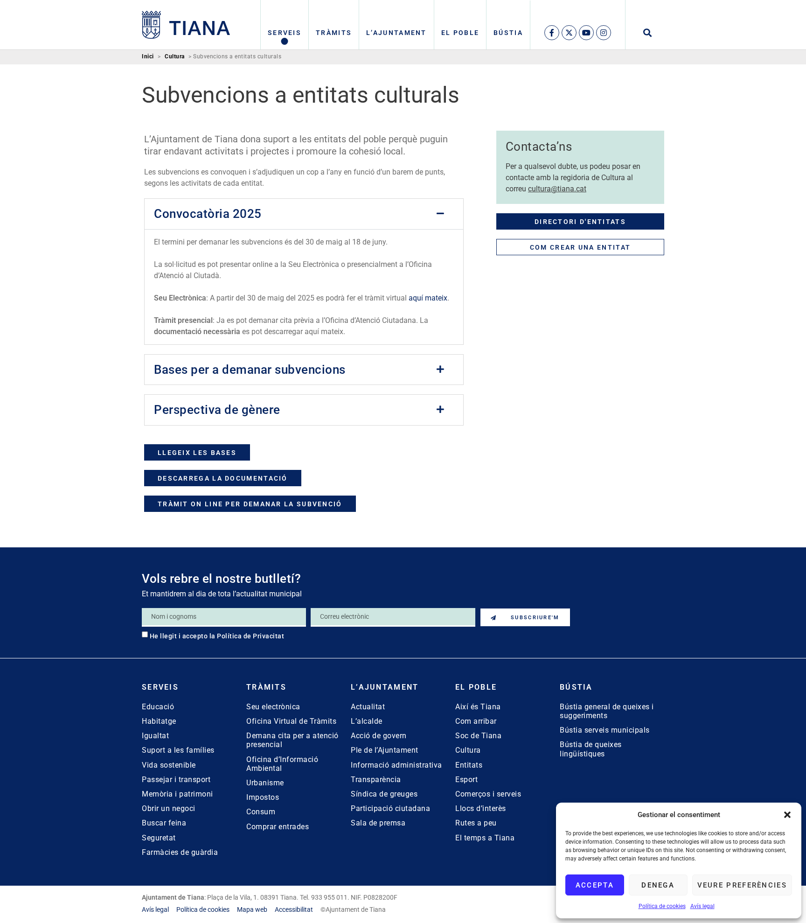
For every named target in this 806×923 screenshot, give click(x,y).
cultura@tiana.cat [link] (557, 188)
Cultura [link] (175, 57)
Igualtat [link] (155, 735)
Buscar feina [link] (164, 822)
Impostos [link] (262, 797)
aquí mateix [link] (428, 298)
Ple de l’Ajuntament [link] (384, 750)
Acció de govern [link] (379, 735)
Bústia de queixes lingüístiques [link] (591, 749)
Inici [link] (148, 57)
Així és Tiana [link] (478, 706)
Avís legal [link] (702, 906)
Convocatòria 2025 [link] (208, 214)
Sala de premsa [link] (378, 822)
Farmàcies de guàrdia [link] (180, 852)
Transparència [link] (376, 779)
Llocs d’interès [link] (480, 808)
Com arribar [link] (476, 721)
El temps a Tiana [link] (484, 837)
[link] (186, 24)
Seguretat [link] (159, 837)
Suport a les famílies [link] (178, 750)
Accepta (595, 885)
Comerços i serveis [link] (488, 794)
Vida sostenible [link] (169, 765)
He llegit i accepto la (217, 636)
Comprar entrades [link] (277, 826)
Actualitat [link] (368, 706)
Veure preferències (742, 885)
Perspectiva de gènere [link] (217, 410)
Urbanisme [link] (265, 782)
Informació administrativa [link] (396, 765)
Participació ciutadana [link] (390, 808)
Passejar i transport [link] (176, 779)
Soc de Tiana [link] (478, 735)
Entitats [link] (468, 765)
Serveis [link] (284, 32)
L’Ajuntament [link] (396, 32)
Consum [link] (260, 811)
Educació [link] (158, 706)
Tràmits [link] (334, 32)
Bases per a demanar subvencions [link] (250, 370)
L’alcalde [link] (366, 721)
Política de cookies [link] (662, 906)
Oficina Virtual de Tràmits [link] (291, 721)
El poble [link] (460, 32)
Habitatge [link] (159, 721)
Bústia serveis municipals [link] (605, 730)
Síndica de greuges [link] (384, 794)
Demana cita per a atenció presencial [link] (292, 740)
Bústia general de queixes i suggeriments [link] (607, 711)
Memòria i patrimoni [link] (177, 794)
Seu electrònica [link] (273, 706)
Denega (657, 885)
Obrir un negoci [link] (168, 808)
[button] (787, 814)
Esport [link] (466, 779)
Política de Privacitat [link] (250, 636)
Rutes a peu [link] (476, 822)
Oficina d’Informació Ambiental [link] (282, 764)
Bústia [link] (508, 32)
